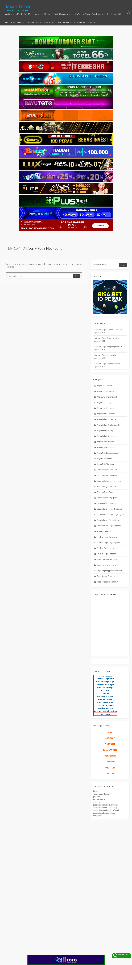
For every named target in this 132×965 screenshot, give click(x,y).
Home (5, 22)
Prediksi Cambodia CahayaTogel (106, 810)
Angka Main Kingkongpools (107, 453)
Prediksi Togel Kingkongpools (109, 542)
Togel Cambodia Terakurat (107, 559)
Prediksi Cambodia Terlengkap (105, 807)
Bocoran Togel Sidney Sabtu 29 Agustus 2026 (106, 356)
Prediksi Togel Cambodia (106, 531)
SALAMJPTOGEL (110, 750)
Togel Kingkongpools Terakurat (109, 570)
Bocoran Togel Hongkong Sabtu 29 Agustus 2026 (108, 348)
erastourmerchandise (102, 794)
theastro (96, 802)
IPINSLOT (110, 773)
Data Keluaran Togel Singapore (109, 525)
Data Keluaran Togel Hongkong (109, 509)
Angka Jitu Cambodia (105, 385)
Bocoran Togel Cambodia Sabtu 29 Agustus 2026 (108, 331)
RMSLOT (110, 732)
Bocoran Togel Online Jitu (107, 486)
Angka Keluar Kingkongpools (108, 425)
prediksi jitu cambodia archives (105, 805)
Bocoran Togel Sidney (105, 492)
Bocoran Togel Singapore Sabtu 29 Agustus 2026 (108, 365)
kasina (95, 791)
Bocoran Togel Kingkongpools (109, 481)
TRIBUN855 (110, 744)
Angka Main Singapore (105, 464)
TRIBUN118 (110, 762)
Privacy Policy (79, 22)
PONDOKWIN (110, 756)
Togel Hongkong (34, 22)
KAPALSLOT (110, 768)
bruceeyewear (99, 799)
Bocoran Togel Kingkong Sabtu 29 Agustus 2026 (107, 339)
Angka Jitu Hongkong (105, 391)
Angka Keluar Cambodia (106, 413)
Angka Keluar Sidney (105, 430)
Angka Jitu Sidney (104, 402)
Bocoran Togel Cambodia (107, 469)
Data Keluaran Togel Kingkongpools (111, 514)
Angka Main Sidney (104, 458)
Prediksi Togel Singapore (107, 554)
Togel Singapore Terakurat (107, 582)
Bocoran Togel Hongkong (107, 475)
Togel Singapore (64, 22)
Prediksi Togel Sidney (105, 548)
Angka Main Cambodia (105, 442)
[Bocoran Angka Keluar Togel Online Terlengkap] (19, 8)
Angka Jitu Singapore (105, 408)
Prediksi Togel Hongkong (107, 537)
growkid (96, 796)
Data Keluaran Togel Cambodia (109, 503)
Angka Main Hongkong (106, 447)
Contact (91, 22)
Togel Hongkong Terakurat (107, 565)
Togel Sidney (49, 22)
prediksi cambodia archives (104, 813)
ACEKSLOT (110, 738)
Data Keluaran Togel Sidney (108, 520)
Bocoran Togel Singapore (107, 497)
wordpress (97, 815)
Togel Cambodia (17, 22)
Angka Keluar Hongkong (106, 419)
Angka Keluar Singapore (106, 436)
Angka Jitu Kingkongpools (107, 397)
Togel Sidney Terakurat (106, 576)
